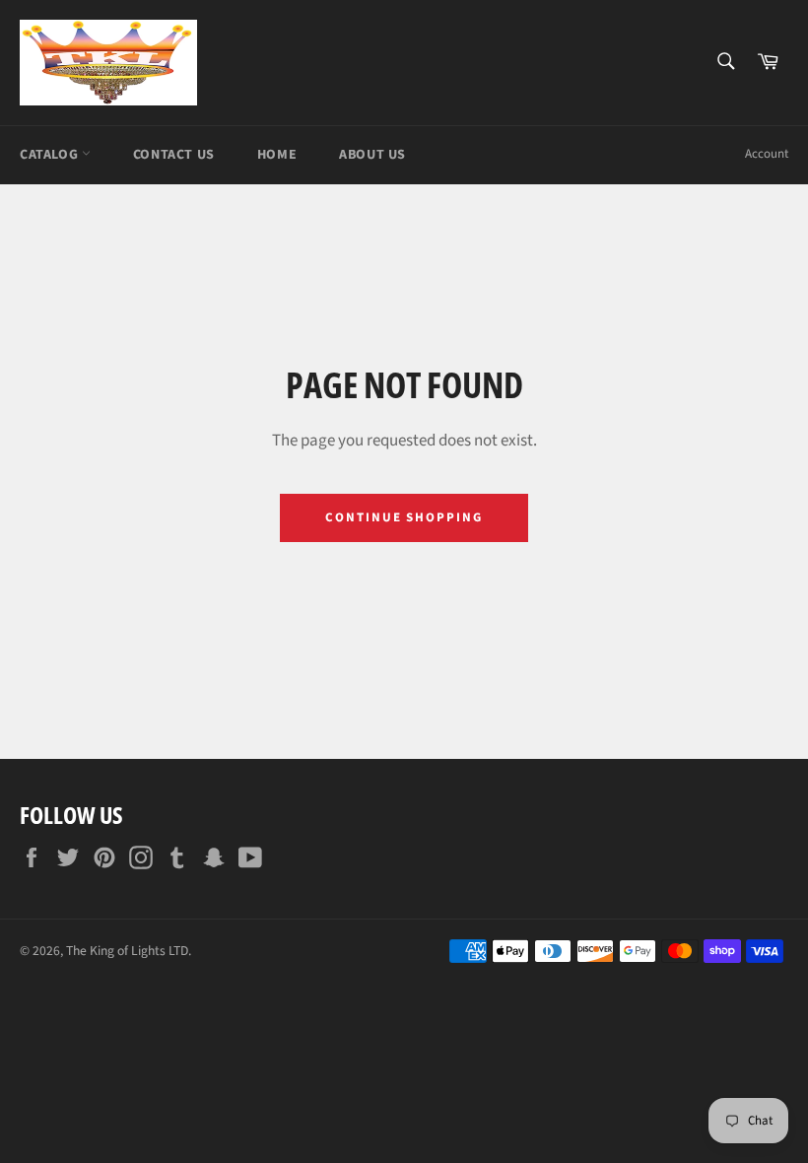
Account (766, 154)
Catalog (51, 155)
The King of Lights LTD (127, 950)
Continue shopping (404, 517)
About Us (372, 155)
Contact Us (174, 155)
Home (277, 155)
